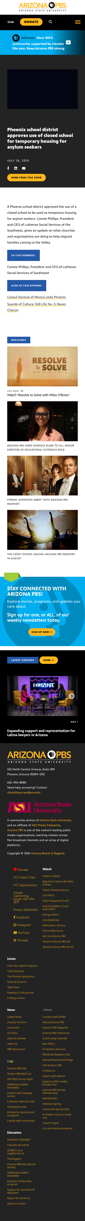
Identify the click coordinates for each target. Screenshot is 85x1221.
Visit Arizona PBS (52, 1065)
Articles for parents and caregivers (20, 1114)
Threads (22, 940)
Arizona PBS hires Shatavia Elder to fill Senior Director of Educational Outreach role (40, 447)
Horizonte (13, 1027)
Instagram (23, 925)
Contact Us (48, 1070)
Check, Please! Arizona (55, 890)
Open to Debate (16, 1038)
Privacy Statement (25, 910)
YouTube (23, 933)
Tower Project (50, 1123)
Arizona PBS (15, 830)
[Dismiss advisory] (68, 42)
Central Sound (15, 971)
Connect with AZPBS (54, 1017)
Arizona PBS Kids (16, 1068)
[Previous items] (13, 696)
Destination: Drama (53, 925)
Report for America (18, 1198)
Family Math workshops (21, 1120)
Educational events (18, 1145)
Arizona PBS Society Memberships (53, 1091)
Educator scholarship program (19, 1183)
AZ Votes (12, 1033)
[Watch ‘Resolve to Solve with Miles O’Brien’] (42, 349)
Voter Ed (12, 1044)
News (11, 1010)
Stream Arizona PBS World (57, 947)
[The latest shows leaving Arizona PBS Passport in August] (42, 512)
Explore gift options (53, 1076)
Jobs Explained (50, 920)
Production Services (53, 1049)
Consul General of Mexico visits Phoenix (36, 297)
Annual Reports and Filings (57, 1060)
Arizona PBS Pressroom (56, 1033)
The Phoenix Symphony (20, 976)
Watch (47, 869)
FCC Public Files (24, 877)
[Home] (42, 6)
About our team (16, 1203)
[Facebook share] (10, 168)
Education (14, 1132)
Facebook (22, 917)
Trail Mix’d (48, 895)
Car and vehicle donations (57, 1128)
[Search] (50, 22)
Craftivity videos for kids (21, 1101)
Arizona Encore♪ (17, 982)
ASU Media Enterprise (46, 825)
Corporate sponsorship (55, 1109)
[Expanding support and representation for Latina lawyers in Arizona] (42, 678)
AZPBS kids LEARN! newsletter (18, 1086)
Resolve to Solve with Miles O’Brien (57, 883)
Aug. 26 (15, 390)
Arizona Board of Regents (48, 853)
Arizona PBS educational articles (21, 1166)
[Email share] (26, 168)
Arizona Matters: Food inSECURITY (55, 908)
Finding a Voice (16, 998)
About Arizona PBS (53, 1022)
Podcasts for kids (16, 1107)
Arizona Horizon (17, 1022)
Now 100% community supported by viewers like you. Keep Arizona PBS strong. (38, 43)
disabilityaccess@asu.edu (23, 792)
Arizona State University (55, 820)
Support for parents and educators (21, 1191)
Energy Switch (50, 914)
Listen (11, 959)
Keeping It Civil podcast (20, 992)
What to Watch (51, 876)
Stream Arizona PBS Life (56, 941)
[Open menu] (78, 22)
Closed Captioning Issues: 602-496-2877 (24, 897)
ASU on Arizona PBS (53, 936)
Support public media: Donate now (55, 1083)
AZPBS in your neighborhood (15, 1152)
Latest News (14, 1017)
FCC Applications (25, 885)
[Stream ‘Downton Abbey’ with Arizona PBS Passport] (42, 458)
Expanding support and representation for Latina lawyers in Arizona (41, 733)
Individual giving (51, 1104)
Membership (49, 1098)
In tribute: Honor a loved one (56, 1116)
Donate (23, 870)
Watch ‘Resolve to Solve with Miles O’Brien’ (38, 395)
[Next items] (71, 696)
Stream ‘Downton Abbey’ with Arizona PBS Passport (37, 501)
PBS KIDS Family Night (20, 1079)
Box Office (48, 1044)
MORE (47, 660)
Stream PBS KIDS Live (19, 1074)
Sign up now (41, 632)
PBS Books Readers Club (56, 1054)
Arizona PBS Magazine (55, 1027)
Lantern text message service (19, 1094)
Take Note (13, 987)
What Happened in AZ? (55, 901)
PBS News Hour (16, 1049)
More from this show (26, 177)
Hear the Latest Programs (22, 965)
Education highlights (18, 1139)
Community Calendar (54, 1038)
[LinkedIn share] (17, 168)
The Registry (14, 1159)
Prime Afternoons (52, 931)
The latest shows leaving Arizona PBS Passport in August (41, 556)
